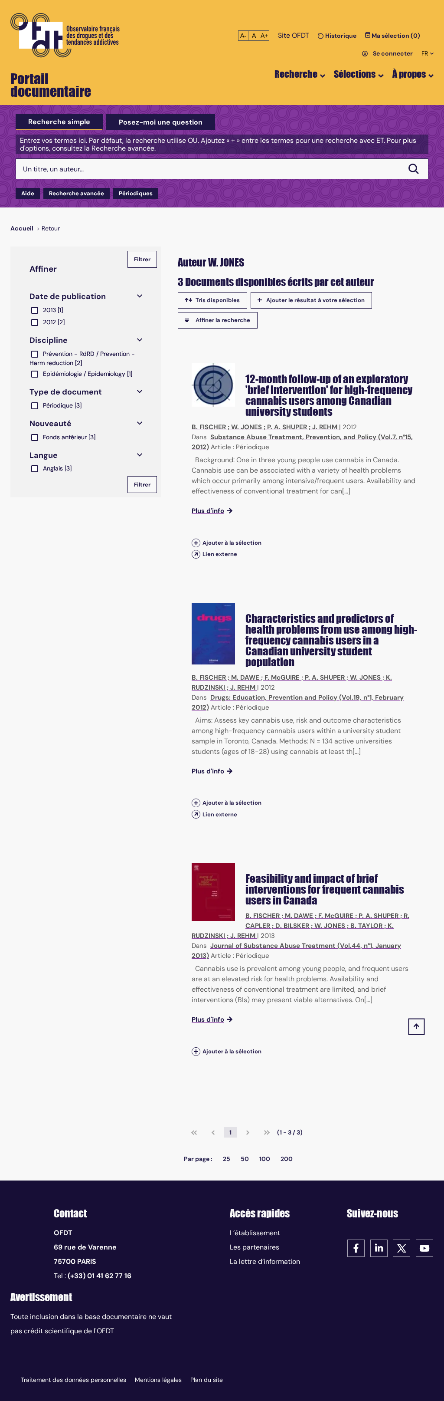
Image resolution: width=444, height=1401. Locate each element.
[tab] (59, 122)
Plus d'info (208, 510)
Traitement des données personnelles (73, 1380)
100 (264, 1159)
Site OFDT (293, 35)
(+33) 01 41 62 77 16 (99, 1275)
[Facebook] (356, 1247)
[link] (194, 1132)
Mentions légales (158, 1380)
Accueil (21, 228)
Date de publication (67, 296)
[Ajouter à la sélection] (196, 542)
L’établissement (255, 1232)
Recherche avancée (76, 193)
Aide (27, 193)
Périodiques (136, 193)
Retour (51, 228)
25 (226, 1159)
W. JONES (246, 427)
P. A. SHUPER (287, 427)
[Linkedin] (379, 1247)
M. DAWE (245, 677)
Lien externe (219, 554)
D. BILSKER (292, 925)
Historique (340, 35)
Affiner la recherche (223, 320)
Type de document (65, 392)
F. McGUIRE (282, 677)
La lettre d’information (265, 1261)
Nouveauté (50, 423)
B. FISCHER (209, 427)
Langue (43, 455)
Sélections (354, 74)
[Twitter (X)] (401, 1247)
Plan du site (206, 1380)
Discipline (48, 340)
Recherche (295, 74)
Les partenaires (254, 1247)
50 (245, 1159)
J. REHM (324, 427)
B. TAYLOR (366, 925)
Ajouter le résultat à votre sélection (315, 300)
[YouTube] (424, 1247)
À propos (409, 74)
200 (287, 1159)
